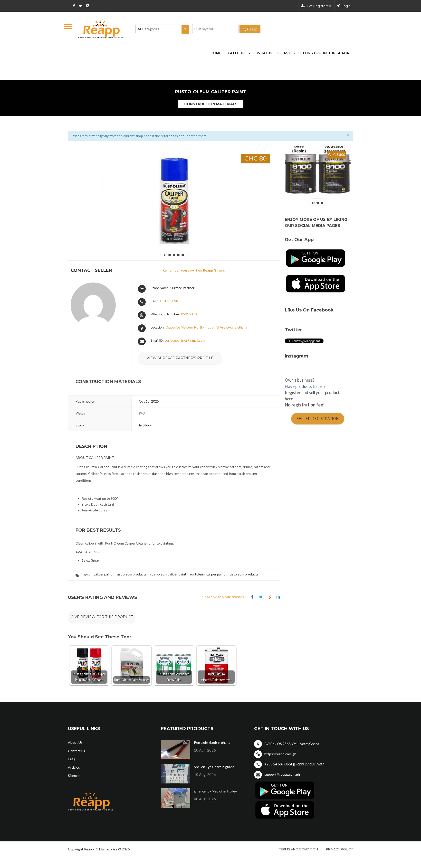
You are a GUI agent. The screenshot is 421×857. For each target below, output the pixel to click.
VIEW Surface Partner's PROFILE (180, 358)
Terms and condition (298, 849)
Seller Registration (318, 418)
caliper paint (103, 574)
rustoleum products (244, 574)
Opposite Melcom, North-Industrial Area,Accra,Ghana (206, 327)
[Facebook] (252, 597)
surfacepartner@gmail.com (184, 340)
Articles (74, 767)
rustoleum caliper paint (207, 574)
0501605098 (168, 301)
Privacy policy (339, 849)
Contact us (76, 751)
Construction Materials (211, 104)
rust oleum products (131, 574)
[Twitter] (261, 597)
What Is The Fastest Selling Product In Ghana (303, 53)
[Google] (269, 597)
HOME (215, 53)
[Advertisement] (139, 58)
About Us (75, 742)
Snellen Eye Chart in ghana (214, 767)
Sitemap (74, 775)
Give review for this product (102, 617)
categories (239, 53)
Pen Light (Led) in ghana (212, 742)
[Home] (100, 29)
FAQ (71, 759)
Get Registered (319, 6)
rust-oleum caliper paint (168, 574)
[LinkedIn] (278, 597)
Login (346, 6)
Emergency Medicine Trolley (215, 791)
